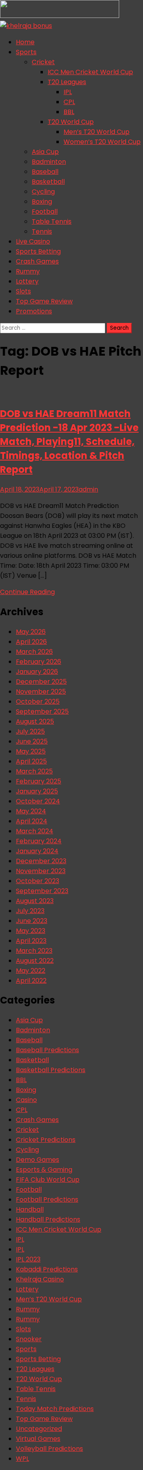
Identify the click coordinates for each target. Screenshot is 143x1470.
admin (88, 489)
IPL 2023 (28, 1259)
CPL (69, 101)
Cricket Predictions (45, 1139)
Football (45, 211)
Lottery (27, 281)
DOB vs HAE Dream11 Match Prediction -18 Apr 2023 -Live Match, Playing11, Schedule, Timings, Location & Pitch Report (69, 441)
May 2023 (30, 930)
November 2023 (41, 871)
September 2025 (42, 711)
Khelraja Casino (40, 1279)
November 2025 (41, 691)
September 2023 (42, 890)
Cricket (43, 62)
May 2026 (31, 631)
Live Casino (33, 241)
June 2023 (31, 920)
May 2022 (30, 970)
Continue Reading (27, 591)
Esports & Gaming (44, 1169)
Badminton (49, 161)
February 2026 (38, 661)
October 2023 (37, 881)
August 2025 (35, 721)
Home (25, 42)
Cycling (43, 191)
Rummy (28, 271)
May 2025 (31, 751)
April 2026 (31, 641)
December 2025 (41, 681)
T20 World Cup (71, 121)
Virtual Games (38, 1438)
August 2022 (35, 960)
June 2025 (32, 741)
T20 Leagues (67, 82)
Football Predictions (47, 1199)
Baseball (45, 171)
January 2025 (37, 791)
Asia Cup (45, 151)
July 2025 (30, 731)
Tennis (42, 231)
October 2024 (38, 801)
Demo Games (37, 1159)
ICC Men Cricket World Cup (90, 72)
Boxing (42, 201)
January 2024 (37, 851)
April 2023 (31, 940)
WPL (22, 1458)
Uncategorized (39, 1428)
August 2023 (35, 900)
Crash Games (37, 261)
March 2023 (34, 950)
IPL (68, 91)
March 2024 (34, 831)
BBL (69, 111)
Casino (26, 1099)
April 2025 (31, 761)
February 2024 (39, 841)
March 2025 (34, 771)
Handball (30, 1209)
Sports (26, 52)
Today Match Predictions (55, 1408)
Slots (23, 291)
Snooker (29, 1339)
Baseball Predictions (47, 1050)
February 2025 (38, 781)
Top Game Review (44, 301)
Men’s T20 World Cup (96, 131)
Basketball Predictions (50, 1069)
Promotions (34, 311)
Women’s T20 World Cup (102, 141)
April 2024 (31, 821)
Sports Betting (38, 251)
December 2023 (41, 861)
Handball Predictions (48, 1219)
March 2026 (34, 651)
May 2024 (31, 811)
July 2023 (30, 910)
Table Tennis (52, 221)
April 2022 (31, 980)
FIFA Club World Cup (47, 1179)
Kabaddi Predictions (47, 1269)
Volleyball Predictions (49, 1448)
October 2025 (38, 701)
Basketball (48, 181)
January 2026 (37, 671)
